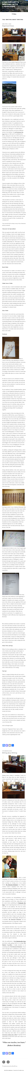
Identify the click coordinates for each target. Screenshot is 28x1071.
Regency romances (6, 187)
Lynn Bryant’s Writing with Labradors (10, 4)
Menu (14, 14)
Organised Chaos (8, 26)
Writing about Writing (9, 753)
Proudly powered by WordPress (9, 1066)
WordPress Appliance (8, 1070)
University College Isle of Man (9, 1034)
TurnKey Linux (21, 1070)
